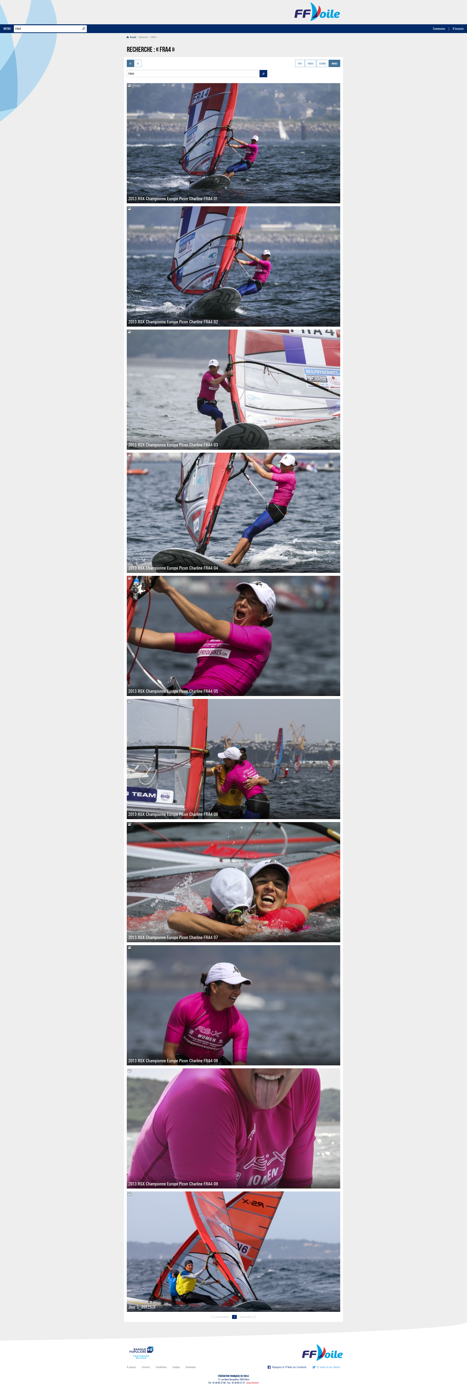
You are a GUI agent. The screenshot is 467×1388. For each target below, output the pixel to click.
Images (334, 63)
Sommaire (191, 1367)
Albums (322, 63)
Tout (300, 63)
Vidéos (310, 63)
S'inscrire (458, 28)
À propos (131, 1367)
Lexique (176, 1367)
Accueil (132, 37)
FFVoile (317, 11)
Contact (146, 1367)
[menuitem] (132, 37)
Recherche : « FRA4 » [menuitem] (148, 37)
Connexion (439, 28)
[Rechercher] (83, 28)
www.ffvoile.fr (252, 1382)
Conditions (161, 1367)
